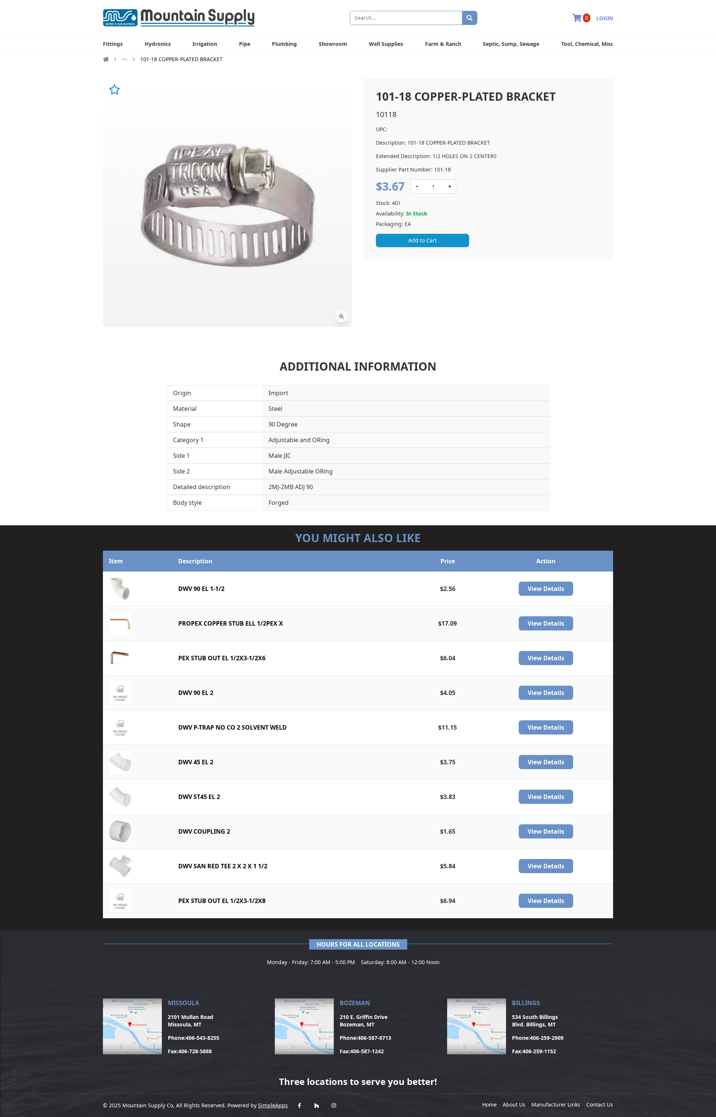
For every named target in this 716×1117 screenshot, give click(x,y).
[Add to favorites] (114, 89)
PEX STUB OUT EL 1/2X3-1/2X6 (222, 658)
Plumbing (284, 43)
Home (489, 1104)
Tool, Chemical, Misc (587, 43)
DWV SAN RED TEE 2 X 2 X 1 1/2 (222, 866)
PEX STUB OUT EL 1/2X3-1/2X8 (222, 901)
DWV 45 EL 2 (195, 762)
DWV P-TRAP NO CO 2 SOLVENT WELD (232, 727)
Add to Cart (422, 240)
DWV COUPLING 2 (204, 831)
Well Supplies (386, 43)
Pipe (244, 43)
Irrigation (204, 43)
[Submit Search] (469, 18)
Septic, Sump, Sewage (511, 43)
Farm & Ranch (443, 43)
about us (514, 1104)
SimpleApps (273, 1105)
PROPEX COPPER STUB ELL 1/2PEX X (230, 623)
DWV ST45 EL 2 (199, 797)
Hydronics (158, 43)
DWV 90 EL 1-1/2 (201, 589)
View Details (546, 589)
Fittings (113, 43)
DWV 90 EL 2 (195, 693)
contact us (599, 1104)
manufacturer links (555, 1104)
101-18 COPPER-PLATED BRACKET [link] (181, 59)
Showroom (333, 43)
